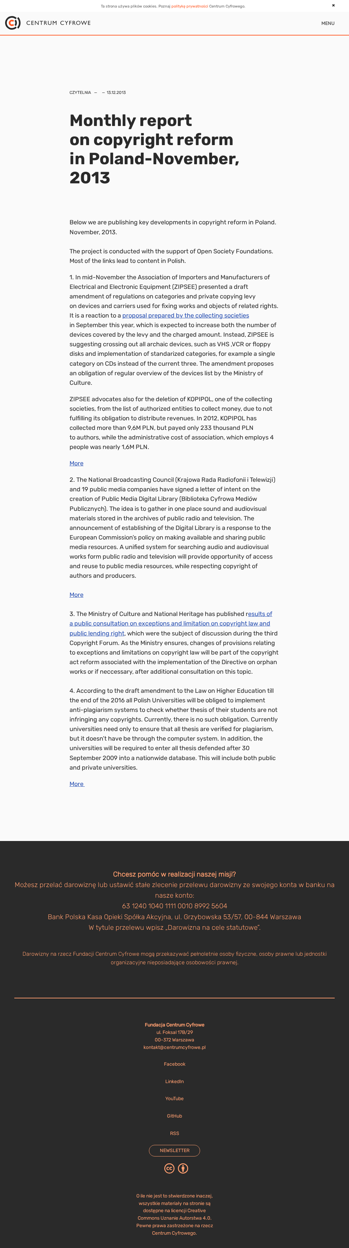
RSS (174, 1133)
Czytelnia (80, 92)
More (77, 463)
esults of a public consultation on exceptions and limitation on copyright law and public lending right (171, 623)
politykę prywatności (189, 6)
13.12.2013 (116, 92)
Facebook (174, 1064)
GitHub (174, 1116)
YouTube (174, 1099)
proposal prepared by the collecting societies (185, 315)
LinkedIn (174, 1081)
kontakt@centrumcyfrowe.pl (174, 1047)
